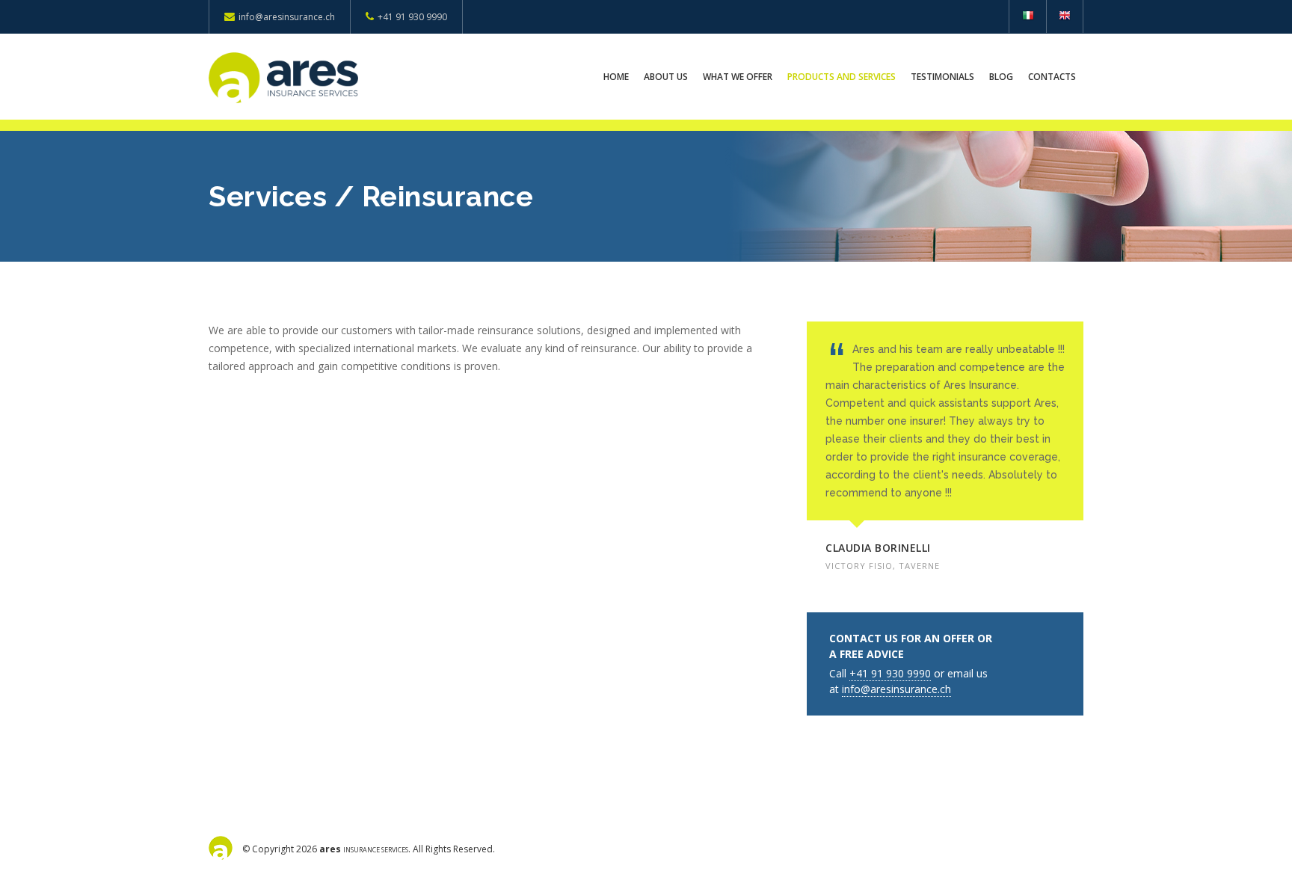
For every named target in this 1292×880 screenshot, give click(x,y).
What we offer (737, 76)
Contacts (1052, 76)
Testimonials (942, 76)
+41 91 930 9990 (412, 16)
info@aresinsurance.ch (287, 16)
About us (666, 76)
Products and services (841, 76)
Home (616, 76)
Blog (1001, 76)
